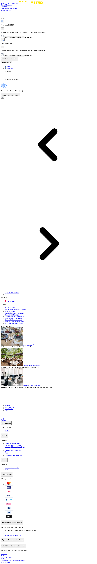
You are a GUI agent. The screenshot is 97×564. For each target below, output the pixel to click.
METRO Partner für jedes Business (15, 309)
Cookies (3, 559)
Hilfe (6, 452)
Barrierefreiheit (5, 562)
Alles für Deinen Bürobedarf (13, 318)
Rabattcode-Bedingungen (12, 443)
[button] (48, 415)
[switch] (6, 62)
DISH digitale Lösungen (12, 315)
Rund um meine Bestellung (13, 445)
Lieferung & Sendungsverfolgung (15, 447)
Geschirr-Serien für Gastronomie (14, 313)
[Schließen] (2, 97)
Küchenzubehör (9, 407)
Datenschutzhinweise (7, 557)
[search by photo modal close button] (2, 28)
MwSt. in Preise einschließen (10, 95)
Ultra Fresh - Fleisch (11, 308)
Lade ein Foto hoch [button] (10, 37)
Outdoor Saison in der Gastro (31, 365)
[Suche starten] (3, 39)
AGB (2, 555)
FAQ (6, 453)
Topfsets (3, 420)
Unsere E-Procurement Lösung (14, 323)
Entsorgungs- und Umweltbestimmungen (13, 560)
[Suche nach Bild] (2, 21)
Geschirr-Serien (27, 345)
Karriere (7, 431)
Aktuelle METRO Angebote (13, 455)
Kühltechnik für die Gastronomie (14, 316)
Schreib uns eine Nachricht (13, 535)
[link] (50, 76)
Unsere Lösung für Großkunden (14, 321)
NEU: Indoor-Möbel (11, 311)
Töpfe (6, 410)
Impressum (4, 554)
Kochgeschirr (9, 409)
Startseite (7, 405)
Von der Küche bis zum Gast (13, 320)
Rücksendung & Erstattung (13, 450)
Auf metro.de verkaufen (12, 468)
